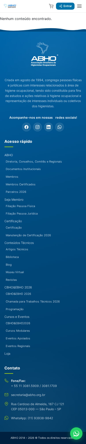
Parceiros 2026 (16, 191)
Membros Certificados (21, 184)
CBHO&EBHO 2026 (18, 287)
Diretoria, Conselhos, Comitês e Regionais (34, 161)
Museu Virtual (15, 272)
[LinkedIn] (48, 127)
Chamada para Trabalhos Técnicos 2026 (33, 301)
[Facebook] (26, 127)
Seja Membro (13, 199)
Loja (7, 353)
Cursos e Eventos (16, 317)
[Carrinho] (51, 6)
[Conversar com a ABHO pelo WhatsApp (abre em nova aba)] (76, 433)
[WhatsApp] (59, 127)
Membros (12, 176)
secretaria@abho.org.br (28, 395)
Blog (9, 264)
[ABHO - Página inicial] (43, 56)
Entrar (68, 6)
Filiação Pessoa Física (20, 206)
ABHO (8, 155)
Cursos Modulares (18, 330)
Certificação (13, 221)
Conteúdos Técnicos (19, 243)
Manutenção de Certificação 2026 (28, 235)
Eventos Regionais (18, 346)
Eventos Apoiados (18, 338)
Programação (15, 309)
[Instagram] (37, 127)
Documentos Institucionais (23, 169)
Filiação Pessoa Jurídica (22, 213)
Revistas (11, 279)
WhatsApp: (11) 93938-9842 (32, 418)
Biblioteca (12, 257)
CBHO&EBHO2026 (18, 323)
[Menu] (79, 6)
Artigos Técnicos (17, 249)
